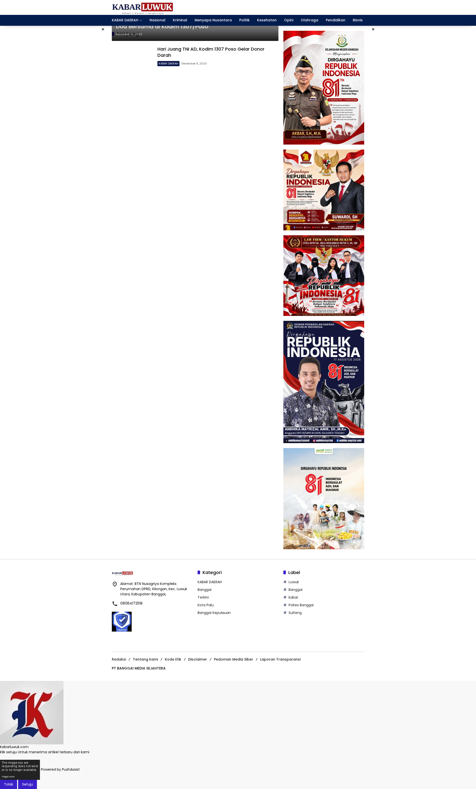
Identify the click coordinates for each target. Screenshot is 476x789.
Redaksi (119, 659)
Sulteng (295, 612)
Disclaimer (197, 659)
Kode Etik (173, 659)
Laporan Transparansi (280, 659)
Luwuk (294, 581)
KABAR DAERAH (168, 63)
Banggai (204, 589)
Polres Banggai (301, 605)
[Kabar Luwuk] (143, 7)
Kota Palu (206, 605)
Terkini (203, 597)
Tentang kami (145, 659)
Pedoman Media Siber (233, 659)
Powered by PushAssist (60, 769)
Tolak (8, 784)
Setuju (27, 784)
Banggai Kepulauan (214, 612)
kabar (293, 597)
